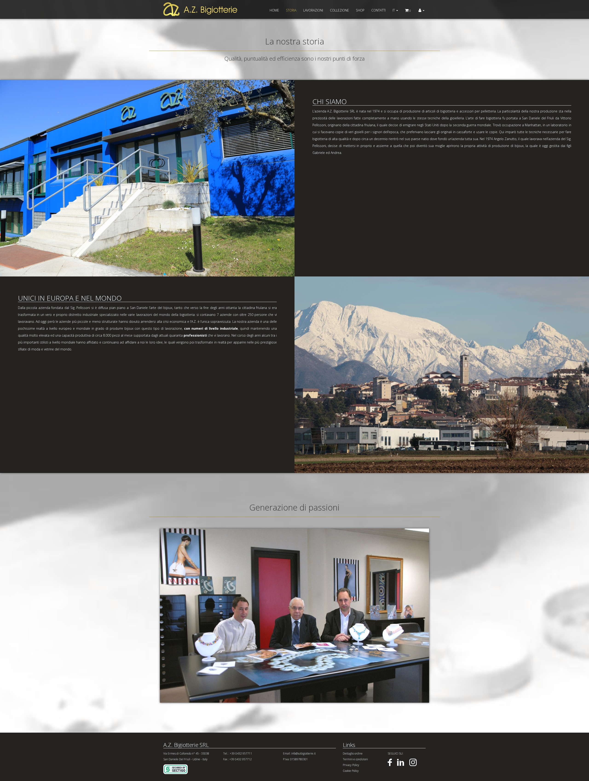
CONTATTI (378, 10)
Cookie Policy (351, 771)
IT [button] (394, 10)
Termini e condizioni (355, 759)
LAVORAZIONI (313, 10)
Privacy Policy (351, 765)
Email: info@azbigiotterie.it (299, 753)
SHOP (360, 10)
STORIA (291, 10)
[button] (421, 10)
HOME (274, 10)
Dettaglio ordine (353, 753)
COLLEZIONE (339, 10)
